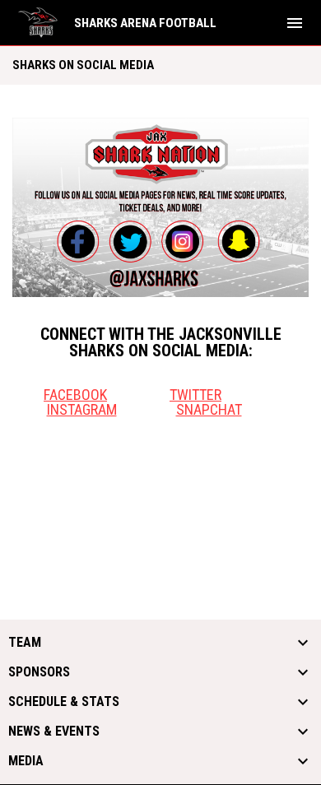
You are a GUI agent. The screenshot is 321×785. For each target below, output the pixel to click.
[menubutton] (295, 23)
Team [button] (24, 642)
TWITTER (195, 394)
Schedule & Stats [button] (63, 701)
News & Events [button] (54, 731)
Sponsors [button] (39, 672)
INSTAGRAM (82, 409)
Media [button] (26, 761)
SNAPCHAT (209, 409)
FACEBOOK (75, 394)
